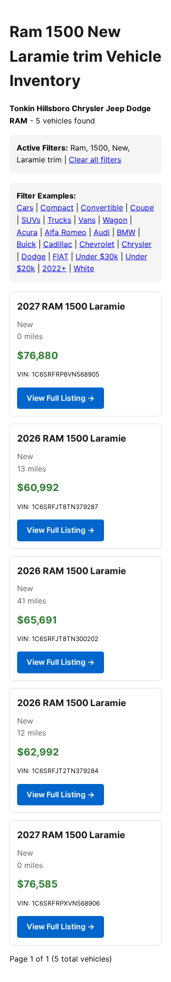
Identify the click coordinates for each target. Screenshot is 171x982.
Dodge (33, 256)
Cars (25, 207)
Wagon (115, 220)
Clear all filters (95, 159)
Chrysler (137, 244)
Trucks (59, 220)
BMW (126, 232)
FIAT (60, 256)
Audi (102, 232)
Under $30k (97, 256)
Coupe (142, 207)
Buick (26, 244)
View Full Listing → (61, 398)
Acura (27, 232)
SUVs (30, 220)
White (84, 268)
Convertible (102, 207)
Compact (57, 207)
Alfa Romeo (65, 232)
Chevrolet (96, 244)
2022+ (54, 268)
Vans (86, 220)
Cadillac (57, 244)
